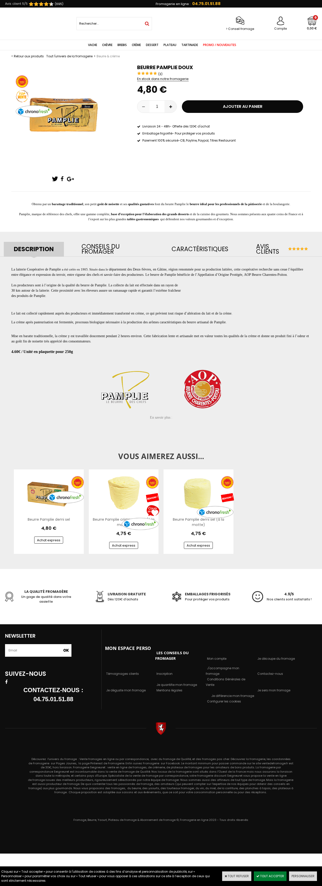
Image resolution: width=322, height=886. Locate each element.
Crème (136, 45)
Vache (92, 45)
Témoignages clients (122, 674)
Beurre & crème (108, 56)
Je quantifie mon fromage (176, 685)
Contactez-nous (270, 674)
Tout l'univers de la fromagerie (69, 56)
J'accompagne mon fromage (222, 671)
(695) (59, 4)
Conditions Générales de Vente (225, 682)
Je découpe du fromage (276, 658)
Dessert (152, 45)
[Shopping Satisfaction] (39, 4)
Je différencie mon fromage (232, 696)
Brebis (122, 45)
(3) (160, 74)
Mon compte (216, 658)
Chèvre (107, 45)
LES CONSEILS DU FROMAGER (172, 655)
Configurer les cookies (224, 701)
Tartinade (189, 45)
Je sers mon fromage (273, 690)
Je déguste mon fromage (126, 690)
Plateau (170, 45)
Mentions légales (169, 690)
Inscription (164, 674)
